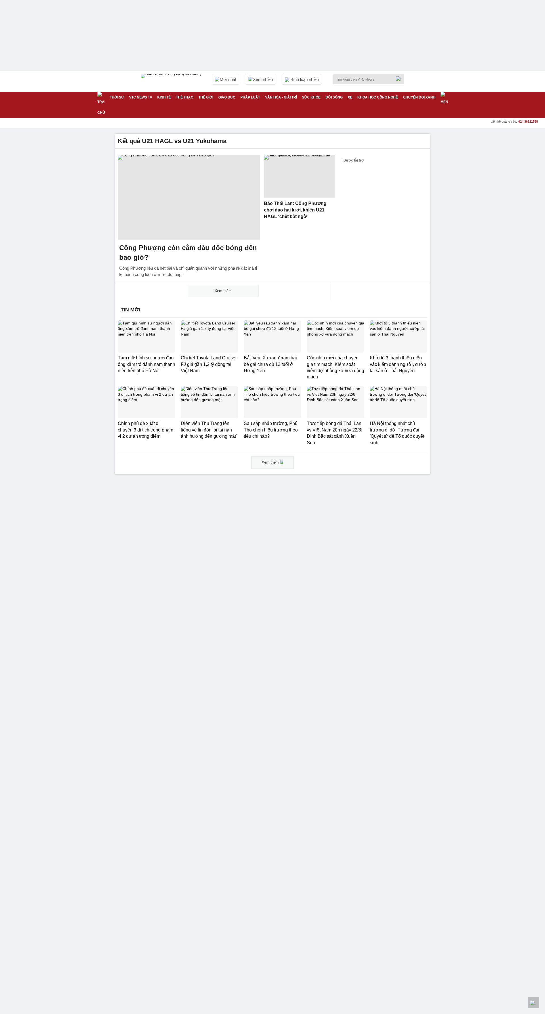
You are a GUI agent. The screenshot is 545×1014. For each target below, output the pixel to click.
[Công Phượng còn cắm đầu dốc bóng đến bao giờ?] (189, 197)
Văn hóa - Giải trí (281, 97)
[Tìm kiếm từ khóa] (400, 78)
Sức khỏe (311, 97)
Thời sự (117, 97)
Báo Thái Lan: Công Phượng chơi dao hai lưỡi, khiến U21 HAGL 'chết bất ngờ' (295, 210)
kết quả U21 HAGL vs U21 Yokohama (172, 140)
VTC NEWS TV (140, 97)
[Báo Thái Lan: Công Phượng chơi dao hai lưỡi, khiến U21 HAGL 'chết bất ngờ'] (299, 176)
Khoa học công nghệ (377, 97)
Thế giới (205, 97)
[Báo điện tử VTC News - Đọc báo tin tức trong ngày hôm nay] (172, 81)
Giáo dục (226, 97)
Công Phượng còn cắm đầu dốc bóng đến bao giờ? (188, 252)
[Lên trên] (533, 1002)
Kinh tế (164, 97)
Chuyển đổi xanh (419, 97)
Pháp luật (250, 97)
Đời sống (334, 97)
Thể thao (184, 97)
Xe (350, 97)
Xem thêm (223, 291)
